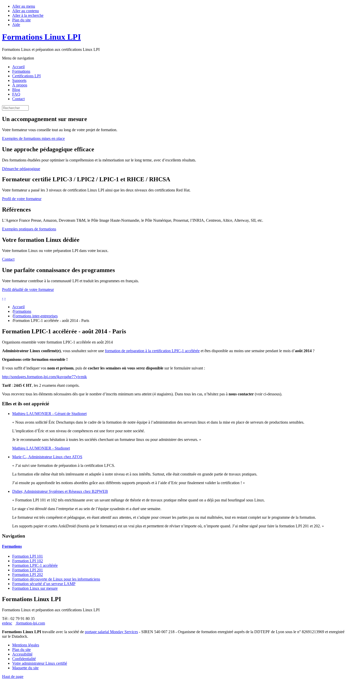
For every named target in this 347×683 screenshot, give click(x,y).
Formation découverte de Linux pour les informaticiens (56, 579)
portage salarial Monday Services (111, 632)
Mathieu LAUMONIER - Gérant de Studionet (49, 413)
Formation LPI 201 (27, 570)
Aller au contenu (25, 11)
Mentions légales (25, 645)
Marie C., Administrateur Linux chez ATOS (47, 457)
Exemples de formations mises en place (33, 138)
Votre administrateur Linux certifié (39, 663)
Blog (16, 89)
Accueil (18, 67)
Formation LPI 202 (27, 574)
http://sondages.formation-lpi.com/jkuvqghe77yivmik (44, 377)
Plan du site (21, 20)
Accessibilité (22, 654)
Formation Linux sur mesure (35, 588)
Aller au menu (23, 6)
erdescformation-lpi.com (23, 623)
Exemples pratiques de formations (29, 229)
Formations (21, 71)
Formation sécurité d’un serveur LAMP (43, 584)
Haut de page (12, 676)
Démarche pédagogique (21, 169)
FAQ (16, 94)
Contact (18, 99)
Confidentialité (24, 659)
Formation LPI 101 (27, 556)
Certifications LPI (26, 76)
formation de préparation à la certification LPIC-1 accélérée (152, 351)
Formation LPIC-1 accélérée (35, 565)
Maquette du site (25, 668)
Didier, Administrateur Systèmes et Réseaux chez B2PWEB (60, 491)
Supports (19, 80)
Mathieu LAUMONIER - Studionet (41, 448)
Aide (16, 24)
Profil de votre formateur (21, 199)
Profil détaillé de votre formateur (28, 289)
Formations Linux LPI (41, 36)
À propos (19, 85)
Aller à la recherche (27, 15)
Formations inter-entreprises (35, 316)
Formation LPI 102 (27, 561)
